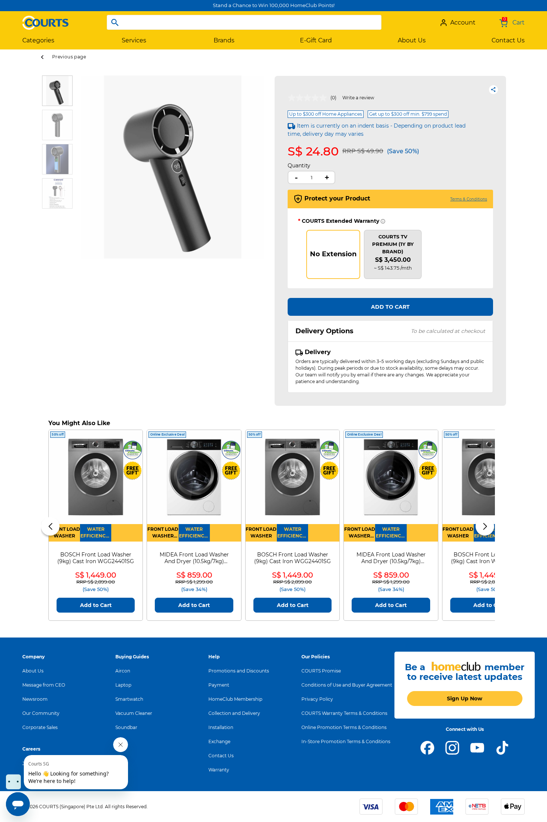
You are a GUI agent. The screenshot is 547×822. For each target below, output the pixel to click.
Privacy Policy (317, 699)
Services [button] (134, 40)
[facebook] (427, 747)
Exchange (219, 741)
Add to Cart (390, 307)
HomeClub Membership (235, 699)
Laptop (123, 685)
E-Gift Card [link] (316, 40)
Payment (218, 685)
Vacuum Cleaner (133, 713)
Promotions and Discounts (238, 671)
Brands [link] (224, 40)
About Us (33, 671)
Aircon (122, 671)
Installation (220, 727)
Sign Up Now (464, 698)
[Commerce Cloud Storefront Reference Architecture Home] (45, 20)
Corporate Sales (40, 727)
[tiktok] (502, 747)
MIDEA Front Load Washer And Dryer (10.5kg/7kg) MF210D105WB (194, 558)
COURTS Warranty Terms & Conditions (344, 713)
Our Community (41, 713)
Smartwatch (129, 699)
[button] (86, 187)
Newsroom (35, 699)
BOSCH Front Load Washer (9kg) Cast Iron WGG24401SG (95, 558)
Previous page (69, 57)
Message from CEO (43, 685)
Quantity (299, 165)
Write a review (358, 97)
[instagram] (452, 747)
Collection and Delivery (234, 713)
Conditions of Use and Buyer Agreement (346, 685)
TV (118, 741)
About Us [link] (412, 40)
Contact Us (221, 755)
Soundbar (126, 727)
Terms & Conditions (468, 199)
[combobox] (244, 22)
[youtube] (477, 747)
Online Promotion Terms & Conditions (344, 727)
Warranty (218, 770)
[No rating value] (309, 98)
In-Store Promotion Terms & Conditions (345, 741)
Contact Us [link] (508, 40)
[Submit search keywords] (115, 22)
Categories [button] (38, 40)
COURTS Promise (321, 671)
